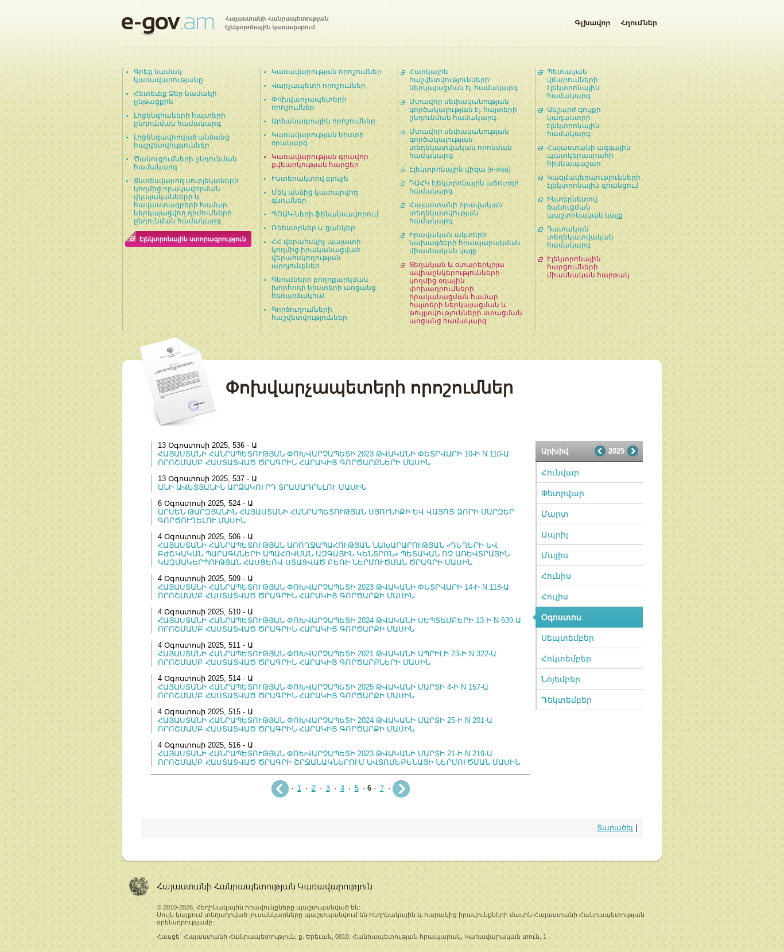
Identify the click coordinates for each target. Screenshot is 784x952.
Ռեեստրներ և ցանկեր (313, 228)
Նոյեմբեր (560, 679)
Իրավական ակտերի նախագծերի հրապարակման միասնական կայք (465, 243)
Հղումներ (638, 20)
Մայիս (554, 555)
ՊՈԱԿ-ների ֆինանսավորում (325, 214)
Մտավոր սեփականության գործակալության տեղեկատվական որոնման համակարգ (460, 143)
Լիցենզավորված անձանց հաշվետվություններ (182, 141)
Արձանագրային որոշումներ (323, 121)
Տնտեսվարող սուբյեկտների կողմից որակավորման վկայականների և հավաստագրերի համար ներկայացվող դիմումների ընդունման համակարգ (186, 201)
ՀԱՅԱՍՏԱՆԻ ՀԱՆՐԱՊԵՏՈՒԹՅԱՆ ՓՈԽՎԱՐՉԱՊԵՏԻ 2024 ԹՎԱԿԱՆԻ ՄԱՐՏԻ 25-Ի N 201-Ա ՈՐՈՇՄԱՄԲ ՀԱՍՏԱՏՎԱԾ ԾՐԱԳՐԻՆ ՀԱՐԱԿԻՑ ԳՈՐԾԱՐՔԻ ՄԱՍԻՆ (325, 724)
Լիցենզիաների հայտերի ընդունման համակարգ (180, 119)
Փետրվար (562, 493)
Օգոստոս (561, 617)
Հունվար (560, 472)
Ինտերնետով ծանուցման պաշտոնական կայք (585, 207)
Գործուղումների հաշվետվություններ (309, 313)
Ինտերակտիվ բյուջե (309, 179)
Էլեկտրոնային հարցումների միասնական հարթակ (588, 267)
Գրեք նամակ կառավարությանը (168, 76)
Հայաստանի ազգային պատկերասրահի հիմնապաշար (589, 156)
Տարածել (615, 827)
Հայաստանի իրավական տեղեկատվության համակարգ (456, 213)
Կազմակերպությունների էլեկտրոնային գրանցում (594, 181)
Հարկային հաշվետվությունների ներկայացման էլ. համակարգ (463, 80)
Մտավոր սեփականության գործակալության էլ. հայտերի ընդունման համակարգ (463, 110)
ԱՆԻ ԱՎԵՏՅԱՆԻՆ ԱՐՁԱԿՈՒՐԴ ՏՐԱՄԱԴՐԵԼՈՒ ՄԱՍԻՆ (262, 487)
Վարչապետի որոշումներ (318, 86)
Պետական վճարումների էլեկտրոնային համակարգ (573, 84)
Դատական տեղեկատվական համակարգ (580, 237)
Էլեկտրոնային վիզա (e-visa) (460, 169)
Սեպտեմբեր (567, 638)
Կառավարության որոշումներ (326, 72)
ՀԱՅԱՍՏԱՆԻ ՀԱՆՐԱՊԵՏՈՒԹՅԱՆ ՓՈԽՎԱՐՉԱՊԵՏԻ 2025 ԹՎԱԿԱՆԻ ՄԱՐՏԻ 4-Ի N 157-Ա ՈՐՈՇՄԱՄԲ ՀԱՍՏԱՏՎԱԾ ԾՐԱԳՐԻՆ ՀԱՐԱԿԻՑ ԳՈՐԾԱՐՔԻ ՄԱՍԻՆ (323, 691)
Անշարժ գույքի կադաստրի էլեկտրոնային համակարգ (574, 122)
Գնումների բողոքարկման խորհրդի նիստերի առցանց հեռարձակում (323, 288)
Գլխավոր (592, 20)
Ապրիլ (554, 534)
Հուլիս (554, 596)
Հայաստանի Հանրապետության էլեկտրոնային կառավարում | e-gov (225, 26)
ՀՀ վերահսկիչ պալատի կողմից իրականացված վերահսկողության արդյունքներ (316, 254)
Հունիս (556, 576)
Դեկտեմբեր (566, 700)
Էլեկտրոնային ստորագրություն (192, 238)
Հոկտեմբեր (566, 658)
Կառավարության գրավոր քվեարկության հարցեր (319, 161)
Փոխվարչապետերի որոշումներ (309, 103)
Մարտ (555, 513)
